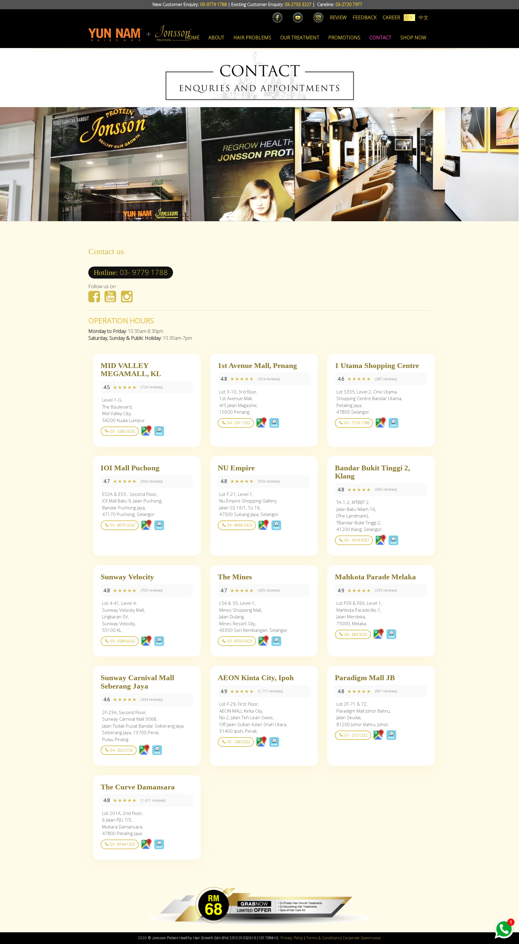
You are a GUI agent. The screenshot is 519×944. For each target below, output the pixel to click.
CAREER (391, 17)
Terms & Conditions (322, 937)
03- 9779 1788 (144, 272)
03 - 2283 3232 (122, 431)
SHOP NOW (413, 37)
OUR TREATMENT (299, 37)
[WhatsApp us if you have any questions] (504, 929)
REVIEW (338, 17)
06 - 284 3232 (355, 634)
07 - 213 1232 (355, 735)
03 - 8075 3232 (122, 525)
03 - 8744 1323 (122, 844)
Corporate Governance (362, 937)
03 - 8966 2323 (239, 525)
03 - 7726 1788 (356, 422)
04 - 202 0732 (121, 750)
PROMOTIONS (344, 37)
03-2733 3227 (298, 4)
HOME (192, 37)
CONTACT (380, 37)
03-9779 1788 (213, 4)
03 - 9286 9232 (122, 641)
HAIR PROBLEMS (252, 37)
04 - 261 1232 (238, 422)
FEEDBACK (365, 17)
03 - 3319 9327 (356, 540)
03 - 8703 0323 (239, 641)
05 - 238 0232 (238, 741)
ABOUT (216, 37)
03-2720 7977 (348, 4)
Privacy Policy (292, 937)
